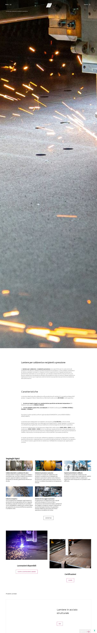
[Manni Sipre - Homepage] (49, 5)
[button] (8, 4)
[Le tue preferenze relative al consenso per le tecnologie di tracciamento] (94, 630)
